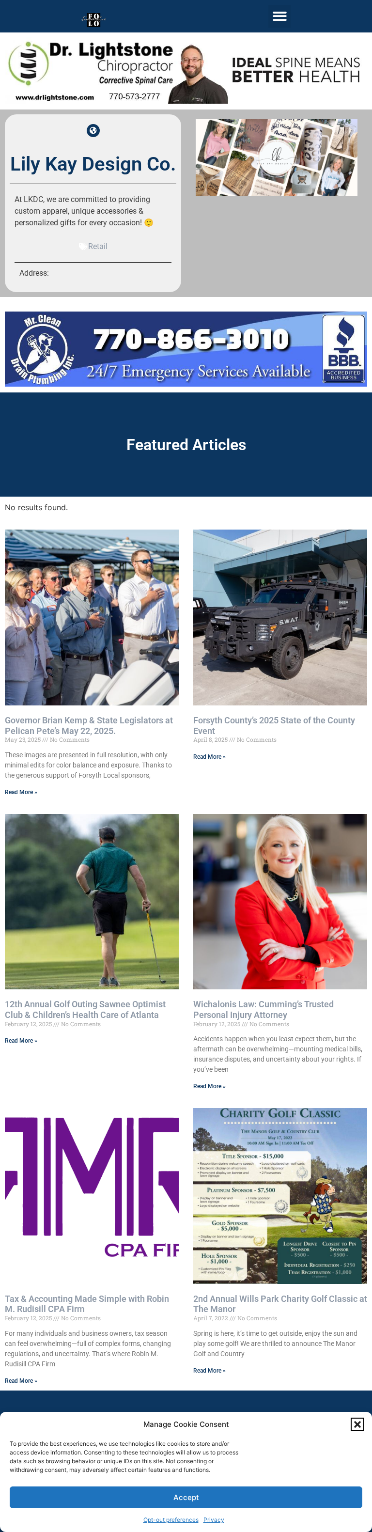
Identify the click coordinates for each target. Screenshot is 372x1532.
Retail (98, 246)
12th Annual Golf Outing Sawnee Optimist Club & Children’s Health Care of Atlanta (85, 1009)
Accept (186, 1497)
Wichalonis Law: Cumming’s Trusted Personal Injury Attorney (263, 1009)
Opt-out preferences (171, 1519)
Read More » (21, 792)
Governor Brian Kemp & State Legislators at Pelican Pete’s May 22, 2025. (89, 725)
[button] (357, 1424)
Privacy (213, 1519)
